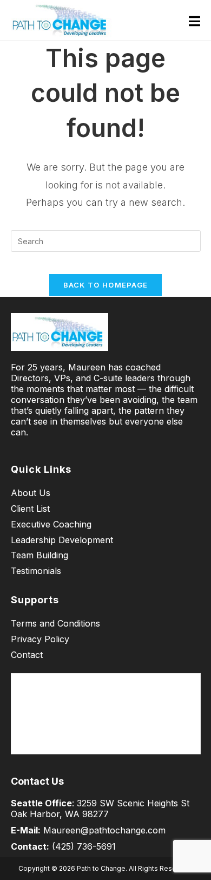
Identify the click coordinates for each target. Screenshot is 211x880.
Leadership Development (62, 539)
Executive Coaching (51, 524)
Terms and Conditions (55, 623)
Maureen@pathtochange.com (104, 830)
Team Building (39, 555)
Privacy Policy (40, 639)
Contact (27, 654)
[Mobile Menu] (195, 20)
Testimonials (36, 570)
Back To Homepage (105, 285)
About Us (30, 492)
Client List (30, 508)
